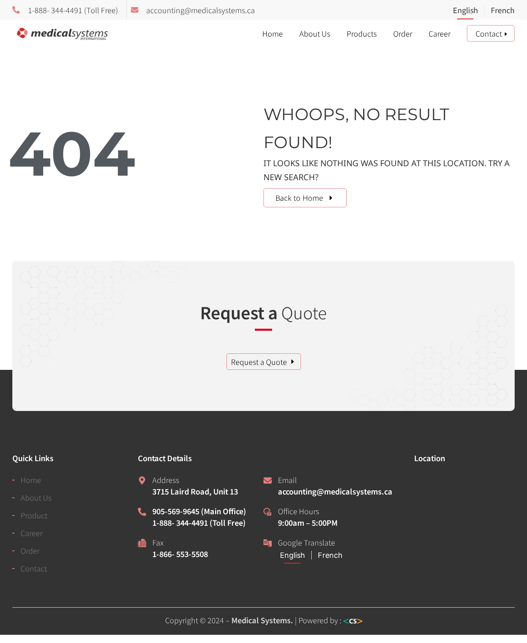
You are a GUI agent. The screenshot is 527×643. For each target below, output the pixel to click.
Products (362, 33)
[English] (468, 11)
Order (402, 33)
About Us (314, 33)
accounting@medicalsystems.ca (335, 491)
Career (439, 33)
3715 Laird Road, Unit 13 (195, 491)
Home (272, 33)
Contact (489, 33)
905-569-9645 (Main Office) (199, 511)
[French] (499, 11)
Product (34, 515)
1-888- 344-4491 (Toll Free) (199, 522)
